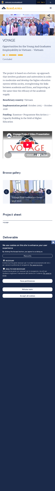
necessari (10, 260)
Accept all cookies (27, 295)
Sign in (43, 2)
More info (27, 256)
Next (48, 191)
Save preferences (27, 281)
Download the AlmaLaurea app (13, 2)
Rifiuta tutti (27, 289)
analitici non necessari (15, 269)
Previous (6, 191)
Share (48, 18)
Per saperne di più (36, 265)
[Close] (53, 242)
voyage (5, 222)
